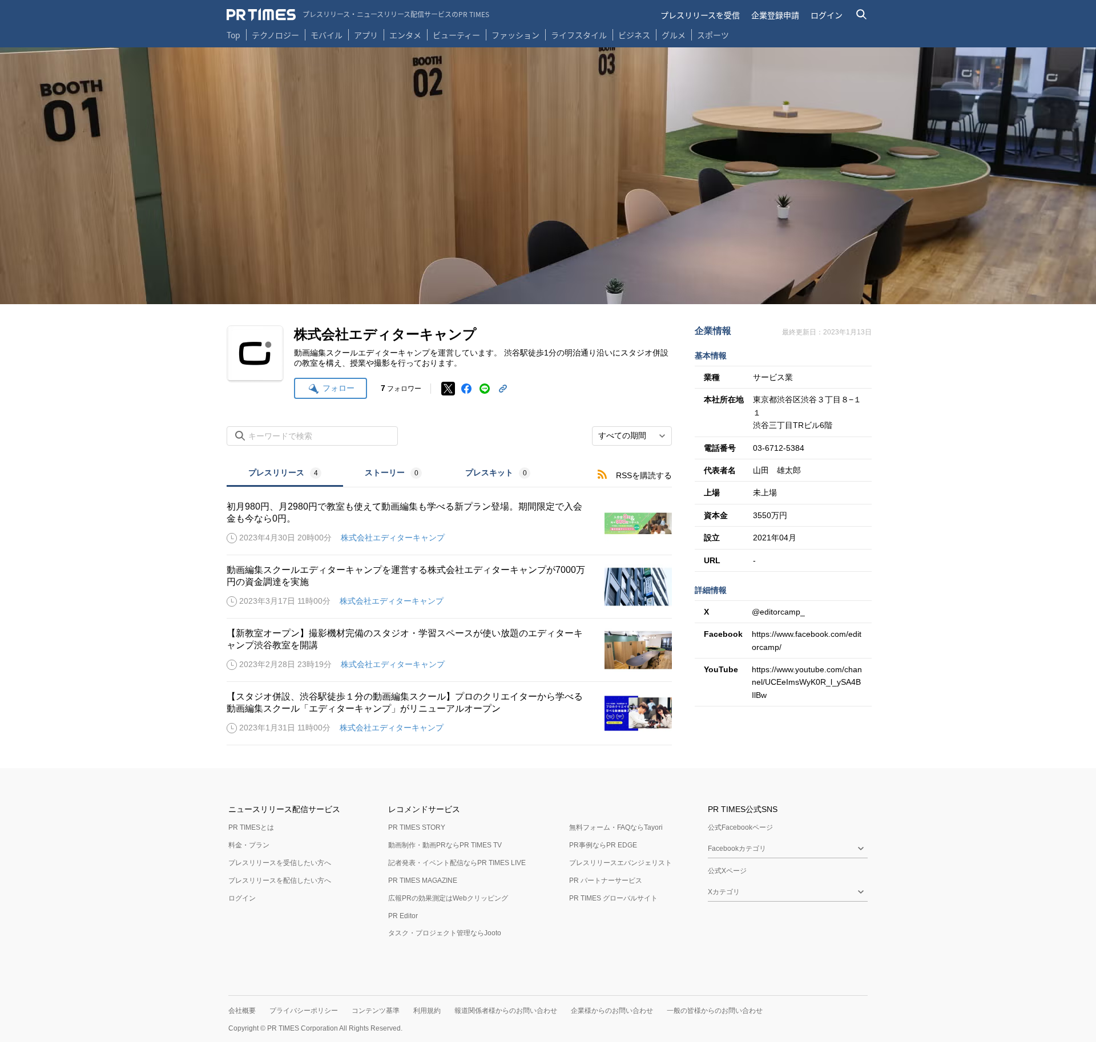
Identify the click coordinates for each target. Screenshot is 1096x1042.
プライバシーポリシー (303, 1011)
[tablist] (389, 474)
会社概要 (242, 1011)
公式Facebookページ (740, 827)
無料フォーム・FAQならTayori (616, 827)
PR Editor (403, 916)
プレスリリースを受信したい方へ (279, 863)
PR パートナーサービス (605, 881)
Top (233, 35)
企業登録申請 (775, 15)
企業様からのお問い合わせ (612, 1011)
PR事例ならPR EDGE (603, 845)
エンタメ (405, 35)
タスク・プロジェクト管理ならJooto (444, 933)
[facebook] (466, 388)
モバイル (326, 35)
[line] (484, 388)
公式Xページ (727, 871)
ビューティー (456, 35)
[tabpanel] (449, 616)
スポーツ (713, 35)
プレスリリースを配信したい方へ (279, 881)
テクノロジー (275, 35)
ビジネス (634, 35)
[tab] (285, 474)
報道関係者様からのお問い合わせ (505, 1011)
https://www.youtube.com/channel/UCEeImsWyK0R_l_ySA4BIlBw (807, 682)
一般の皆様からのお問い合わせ (715, 1011)
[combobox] (632, 436)
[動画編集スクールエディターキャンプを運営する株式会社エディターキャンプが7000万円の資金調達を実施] (449, 586)
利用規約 (427, 1011)
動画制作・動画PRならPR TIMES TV (445, 845)
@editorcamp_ (778, 611)
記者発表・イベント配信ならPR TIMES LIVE (457, 863)
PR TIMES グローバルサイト (613, 898)
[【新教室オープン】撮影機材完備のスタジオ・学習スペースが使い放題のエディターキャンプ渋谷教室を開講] (449, 650)
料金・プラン (248, 845)
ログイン (827, 15)
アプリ (366, 35)
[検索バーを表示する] (861, 14)
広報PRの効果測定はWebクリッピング (448, 898)
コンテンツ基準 (376, 1011)
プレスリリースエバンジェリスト (620, 863)
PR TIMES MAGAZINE (422, 881)
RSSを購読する (644, 475)
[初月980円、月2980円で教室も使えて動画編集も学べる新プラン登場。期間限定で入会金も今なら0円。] (449, 523)
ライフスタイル (579, 35)
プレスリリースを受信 (700, 15)
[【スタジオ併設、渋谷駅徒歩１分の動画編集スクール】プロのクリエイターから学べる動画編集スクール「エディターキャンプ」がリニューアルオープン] (449, 713)
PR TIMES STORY (416, 827)
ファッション (515, 35)
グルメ (674, 35)
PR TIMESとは (251, 827)
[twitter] (448, 388)
